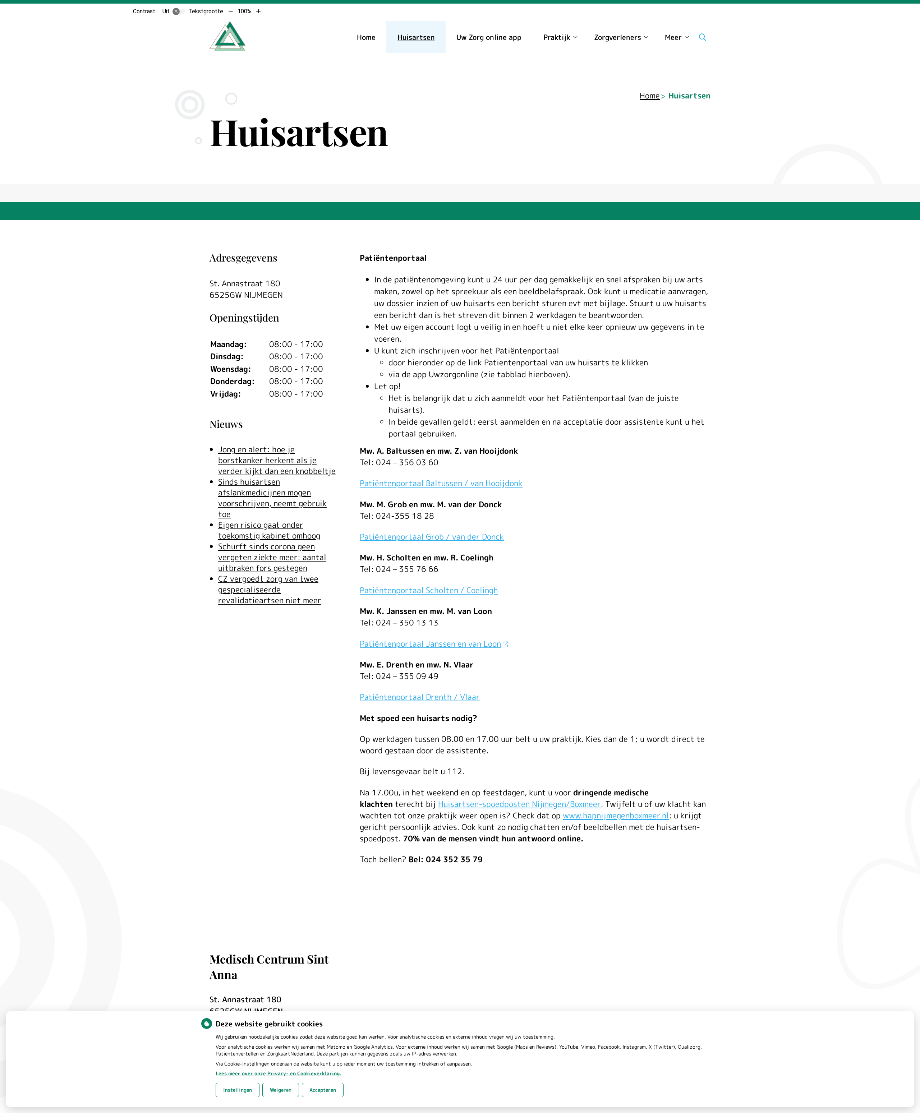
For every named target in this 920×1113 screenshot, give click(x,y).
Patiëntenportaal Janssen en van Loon (430, 643)
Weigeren (280, 1089)
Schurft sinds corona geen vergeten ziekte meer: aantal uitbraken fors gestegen (272, 557)
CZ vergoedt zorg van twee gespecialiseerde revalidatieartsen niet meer (269, 589)
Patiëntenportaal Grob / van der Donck (432, 536)
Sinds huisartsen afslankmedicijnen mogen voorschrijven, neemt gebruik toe (272, 497)
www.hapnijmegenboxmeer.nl (616, 815)
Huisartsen (416, 37)
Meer (673, 37)
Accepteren (322, 1089)
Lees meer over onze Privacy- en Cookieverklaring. (278, 1073)
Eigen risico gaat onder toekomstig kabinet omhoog (269, 530)
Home (366, 37)
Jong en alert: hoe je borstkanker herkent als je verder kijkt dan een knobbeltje (277, 460)
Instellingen (237, 1089)
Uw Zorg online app (488, 37)
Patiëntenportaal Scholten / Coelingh (429, 590)
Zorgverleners (617, 37)
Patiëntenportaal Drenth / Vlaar (420, 696)
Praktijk (556, 37)
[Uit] (178, 11)
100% (245, 11)
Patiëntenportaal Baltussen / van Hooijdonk (441, 483)
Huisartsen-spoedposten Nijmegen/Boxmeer (519, 803)
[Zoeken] (702, 37)
